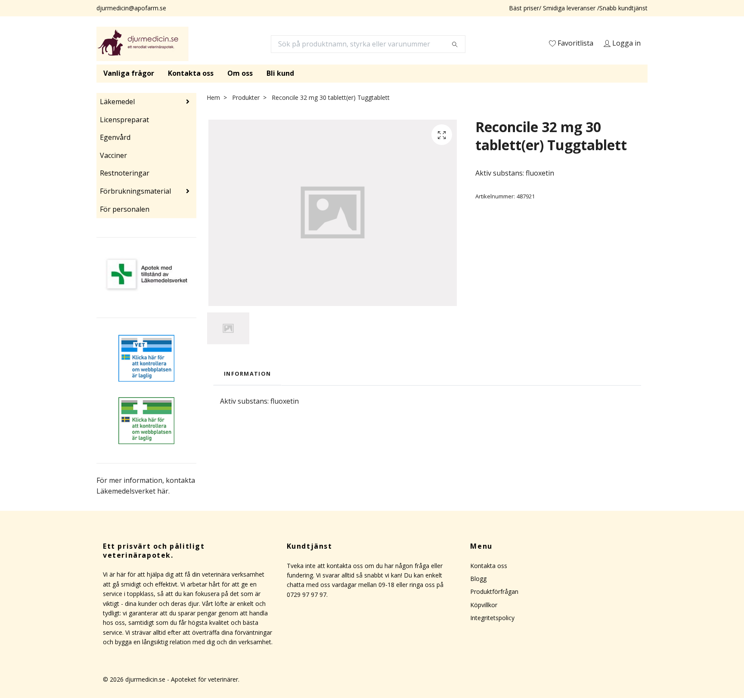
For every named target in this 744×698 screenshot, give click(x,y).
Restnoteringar (124, 173)
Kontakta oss (191, 73)
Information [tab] (247, 373)
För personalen (124, 209)
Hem (213, 97)
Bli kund (280, 73)
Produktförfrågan (494, 591)
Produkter (246, 97)
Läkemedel (117, 101)
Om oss (240, 73)
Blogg (478, 578)
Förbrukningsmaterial (135, 191)
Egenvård (115, 137)
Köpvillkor (483, 605)
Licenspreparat (124, 119)
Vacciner (113, 155)
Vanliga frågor (128, 73)
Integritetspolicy (492, 618)
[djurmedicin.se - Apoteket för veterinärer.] (142, 44)
